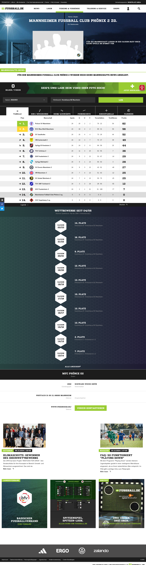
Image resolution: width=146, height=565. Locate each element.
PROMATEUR (6, 2)
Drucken (122, 204)
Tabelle (17, 114)
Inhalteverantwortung (55, 559)
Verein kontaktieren (90, 408)
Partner (47, 2)
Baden (76, 17)
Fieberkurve (84, 114)
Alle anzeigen (72, 366)
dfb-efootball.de (21, 2)
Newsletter (64, 2)
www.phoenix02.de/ (61, 407)
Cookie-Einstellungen (68, 559)
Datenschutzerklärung (16, 559)
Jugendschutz (43, 559)
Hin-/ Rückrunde (39, 114)
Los (121, 100)
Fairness (128, 114)
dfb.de (13, 2)
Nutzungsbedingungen (30, 559)
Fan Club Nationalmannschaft (35, 2)
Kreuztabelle (106, 114)
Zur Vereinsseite (73, 24)
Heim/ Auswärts (61, 114)
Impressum (5, 559)
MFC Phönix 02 (73, 373)
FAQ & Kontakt (55, 2)
